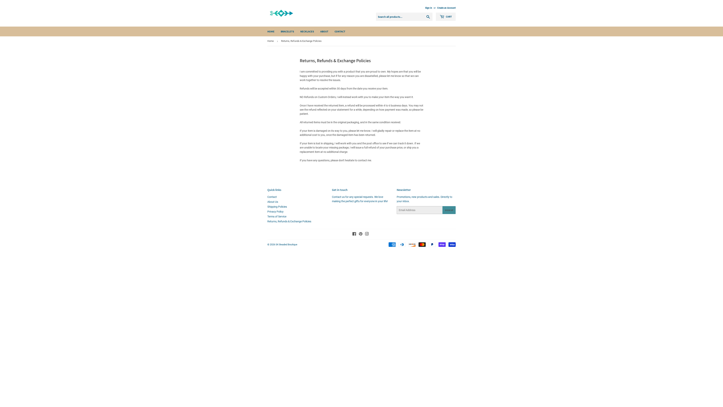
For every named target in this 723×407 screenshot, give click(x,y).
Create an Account (446, 8)
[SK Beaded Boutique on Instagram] (367, 234)
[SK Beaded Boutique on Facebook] (354, 234)
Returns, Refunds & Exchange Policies (289, 221)
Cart (448, 16)
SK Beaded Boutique (286, 244)
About (324, 31)
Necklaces (307, 31)
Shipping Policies (277, 206)
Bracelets (287, 31)
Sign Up (449, 210)
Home (271, 31)
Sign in (428, 8)
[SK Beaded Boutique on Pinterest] (361, 234)
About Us (272, 201)
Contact (340, 31)
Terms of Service (276, 216)
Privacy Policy (275, 211)
